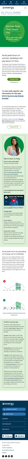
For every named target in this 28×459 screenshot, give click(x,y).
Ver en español (8, 207)
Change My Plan (14, 127)
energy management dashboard (12, 378)
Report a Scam (9, 414)
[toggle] (25, 419)
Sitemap (4, 452)
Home (2, 12)
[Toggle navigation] (25, 8)
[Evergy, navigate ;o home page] (8, 404)
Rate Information (16, 12)
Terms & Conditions (7, 447)
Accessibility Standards (8, 450)
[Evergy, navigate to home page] (7, 8)
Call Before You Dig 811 (11, 409)
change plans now (14, 82)
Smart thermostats (11, 364)
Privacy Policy (5, 445)
